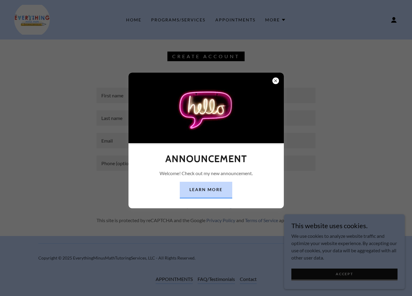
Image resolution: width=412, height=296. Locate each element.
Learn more (205, 189)
